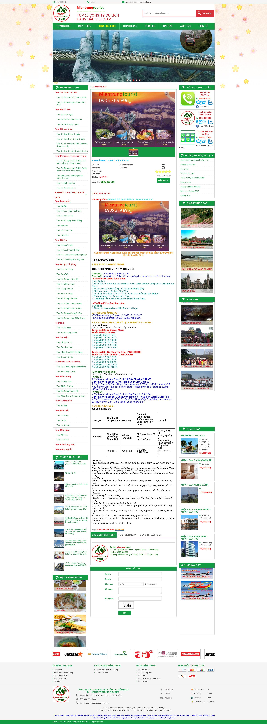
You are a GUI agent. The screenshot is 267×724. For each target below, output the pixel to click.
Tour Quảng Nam (145, 672)
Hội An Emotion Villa (193, 435)
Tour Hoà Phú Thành (66, 284)
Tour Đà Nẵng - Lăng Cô (67, 279)
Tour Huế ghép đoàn (66, 183)
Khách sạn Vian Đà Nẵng (107, 670)
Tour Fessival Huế (64, 347)
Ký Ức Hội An (70, 473)
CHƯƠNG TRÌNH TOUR (103, 535)
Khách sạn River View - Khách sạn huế (194, 537)
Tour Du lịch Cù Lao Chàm (149, 678)
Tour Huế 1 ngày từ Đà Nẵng (69, 220)
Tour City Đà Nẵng (65, 269)
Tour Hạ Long (63, 415)
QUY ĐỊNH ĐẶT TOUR (151, 535)
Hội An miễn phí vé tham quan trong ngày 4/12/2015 (75, 564)
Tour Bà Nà (61, 206)
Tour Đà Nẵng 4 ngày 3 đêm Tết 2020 (71, 103)
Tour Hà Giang (63, 425)
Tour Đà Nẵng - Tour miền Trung (70, 156)
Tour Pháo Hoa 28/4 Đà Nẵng (70, 352)
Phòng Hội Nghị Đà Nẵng (190, 187)
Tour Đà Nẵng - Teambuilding (69, 303)
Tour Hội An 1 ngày (65, 245)
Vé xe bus (184, 169)
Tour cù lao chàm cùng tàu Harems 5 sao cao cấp (72, 145)
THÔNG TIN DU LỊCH (71, 457)
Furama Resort (102, 672)
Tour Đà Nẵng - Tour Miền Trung (71, 318)
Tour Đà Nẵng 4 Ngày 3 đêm (69, 313)
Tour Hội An (61, 240)
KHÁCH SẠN (130, 26)
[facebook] (167, 689)
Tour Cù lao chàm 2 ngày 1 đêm (71, 139)
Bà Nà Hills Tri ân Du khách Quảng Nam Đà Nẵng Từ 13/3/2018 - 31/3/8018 (76, 497)
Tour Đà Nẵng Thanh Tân (68, 391)
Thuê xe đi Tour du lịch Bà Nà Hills (194, 160)
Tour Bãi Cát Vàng (65, 294)
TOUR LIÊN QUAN (127, 535)
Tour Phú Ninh (63, 235)
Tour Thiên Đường (65, 386)
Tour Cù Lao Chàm (65, 216)
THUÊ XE (150, 26)
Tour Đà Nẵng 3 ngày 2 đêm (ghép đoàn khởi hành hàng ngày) (72, 169)
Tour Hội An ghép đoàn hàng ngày (72, 255)
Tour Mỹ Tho (62, 435)
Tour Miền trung (63, 376)
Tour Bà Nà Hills (63, 109)
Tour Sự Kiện (61, 337)
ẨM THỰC (185, 26)
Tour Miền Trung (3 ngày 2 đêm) (71, 396)
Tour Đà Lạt (62, 405)
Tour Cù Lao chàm (64, 129)
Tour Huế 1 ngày (64, 328)
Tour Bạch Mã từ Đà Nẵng (67, 362)
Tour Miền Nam (62, 430)
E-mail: (108, 579)
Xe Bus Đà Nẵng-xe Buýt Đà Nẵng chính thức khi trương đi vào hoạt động (76, 520)
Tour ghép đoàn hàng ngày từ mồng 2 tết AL (70, 176)
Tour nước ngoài (63, 449)
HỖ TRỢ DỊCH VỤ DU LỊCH (199, 155)
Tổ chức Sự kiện (187, 173)
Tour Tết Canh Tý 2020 (66, 92)
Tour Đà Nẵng (143, 670)
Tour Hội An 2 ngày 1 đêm (68, 250)
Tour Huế (59, 323)
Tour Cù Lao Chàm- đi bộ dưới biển (72, 151)
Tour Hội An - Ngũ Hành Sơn (69, 211)
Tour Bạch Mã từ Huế (66, 371)
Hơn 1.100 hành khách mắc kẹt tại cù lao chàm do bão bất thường (76, 531)
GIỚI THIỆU (84, 26)
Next (210, 57)
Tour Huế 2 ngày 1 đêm (67, 332)
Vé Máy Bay (185, 196)
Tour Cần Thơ (63, 440)
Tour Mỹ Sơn (62, 225)
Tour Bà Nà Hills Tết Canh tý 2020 (71, 97)
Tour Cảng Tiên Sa (65, 289)
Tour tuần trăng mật (64, 444)
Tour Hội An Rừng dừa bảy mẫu (70, 259)
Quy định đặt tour (61, 675)
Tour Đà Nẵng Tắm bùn (67, 298)
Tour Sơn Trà (62, 274)
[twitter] (167, 693)
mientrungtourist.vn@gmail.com (138, 2)
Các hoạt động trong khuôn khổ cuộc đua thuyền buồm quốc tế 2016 (76, 543)
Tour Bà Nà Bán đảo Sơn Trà (69, 119)
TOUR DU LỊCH (107, 26)
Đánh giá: (109, 584)
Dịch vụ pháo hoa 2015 (189, 191)
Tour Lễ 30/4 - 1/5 (64, 342)
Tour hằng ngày (62, 201)
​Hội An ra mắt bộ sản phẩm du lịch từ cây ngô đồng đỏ (76, 553)
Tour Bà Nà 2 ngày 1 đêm (68, 124)
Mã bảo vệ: (109, 598)
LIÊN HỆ (203, 26)
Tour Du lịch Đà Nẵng (65, 264)
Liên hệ (57, 681)
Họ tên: (108, 574)
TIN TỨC (167, 26)
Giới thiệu (58, 670)
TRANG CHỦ (63, 26)
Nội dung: (109, 589)
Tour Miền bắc (62, 410)
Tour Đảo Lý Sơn (64, 381)
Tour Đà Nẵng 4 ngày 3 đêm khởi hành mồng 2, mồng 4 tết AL (71, 162)
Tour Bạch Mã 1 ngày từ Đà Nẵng (71, 367)
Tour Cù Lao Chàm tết (66, 188)
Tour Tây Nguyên (63, 400)
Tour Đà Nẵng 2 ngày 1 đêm (69, 308)
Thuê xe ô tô (185, 182)
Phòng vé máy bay (188, 164)
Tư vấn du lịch (60, 678)
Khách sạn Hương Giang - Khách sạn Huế (196, 510)
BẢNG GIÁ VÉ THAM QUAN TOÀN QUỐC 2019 (75, 463)
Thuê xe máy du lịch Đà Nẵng (192, 178)
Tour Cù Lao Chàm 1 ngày (68, 134)
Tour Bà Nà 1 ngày (65, 114)
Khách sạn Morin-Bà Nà (194, 485)
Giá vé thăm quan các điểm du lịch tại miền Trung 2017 (76, 508)
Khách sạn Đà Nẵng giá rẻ (196, 460)
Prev (56, 57)
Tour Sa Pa (61, 420)
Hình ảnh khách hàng (63, 672)
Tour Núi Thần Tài (64, 230)
